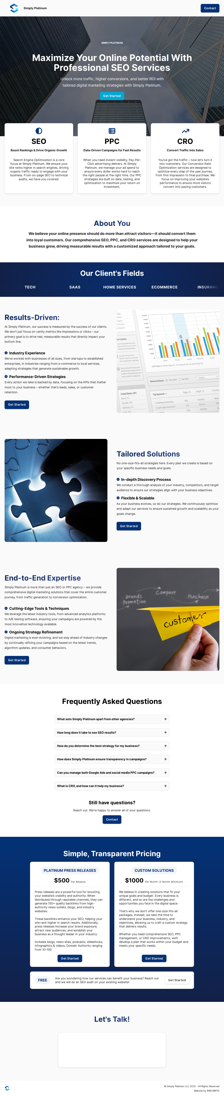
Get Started (112, 96)
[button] (112, 719)
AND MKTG (213, 1090)
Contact (210, 8)
